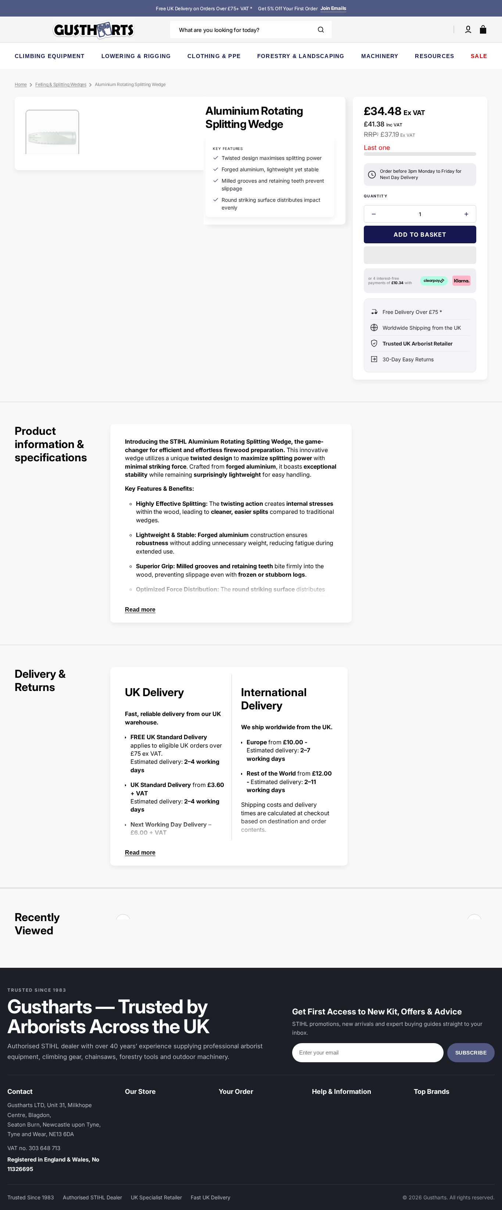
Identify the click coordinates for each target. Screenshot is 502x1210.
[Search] (321, 29)
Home (21, 84)
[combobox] (250, 29)
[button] (468, 29)
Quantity (375, 196)
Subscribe (471, 1053)
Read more (140, 609)
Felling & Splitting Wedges (60, 84)
